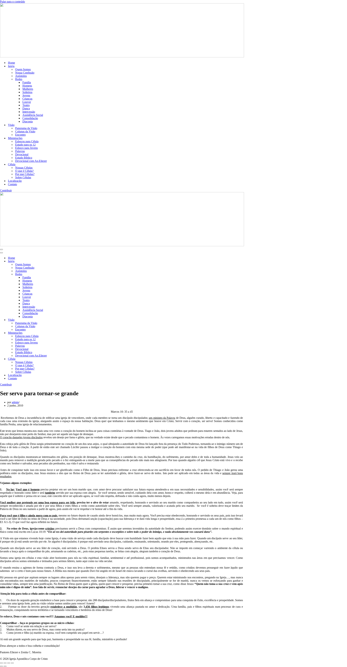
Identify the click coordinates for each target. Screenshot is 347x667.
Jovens (26, 95)
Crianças (27, 98)
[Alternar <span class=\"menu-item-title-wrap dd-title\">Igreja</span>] (63, 261)
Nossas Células (24, 167)
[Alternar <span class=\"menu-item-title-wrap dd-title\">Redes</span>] (63, 274)
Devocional (21, 154)
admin (15, 402)
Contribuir (6, 190)
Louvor (26, 101)
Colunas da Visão (25, 131)
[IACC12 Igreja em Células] (122, 56)
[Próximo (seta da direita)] (5, 666)
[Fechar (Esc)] (12, 663)
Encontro (20, 134)
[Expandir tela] (5, 663)
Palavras (20, 151)
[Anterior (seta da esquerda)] (1, 666)
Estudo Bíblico (23, 157)
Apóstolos (21, 75)
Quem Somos (23, 69)
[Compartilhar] (8, 663)
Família (26, 82)
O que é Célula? (24, 170)
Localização (15, 180)
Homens (27, 85)
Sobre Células (23, 177)
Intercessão (28, 111)
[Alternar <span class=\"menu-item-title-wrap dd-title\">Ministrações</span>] (63, 332)
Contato (12, 184)
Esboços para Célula (26, 141)
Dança (26, 108)
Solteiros (27, 92)
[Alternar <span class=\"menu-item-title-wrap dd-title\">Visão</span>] (63, 319)
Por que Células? (25, 174)
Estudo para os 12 (25, 144)
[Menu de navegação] (1, 249)
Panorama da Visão (26, 128)
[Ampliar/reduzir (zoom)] (1, 663)
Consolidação (30, 118)
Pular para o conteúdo (12, 1)
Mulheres (27, 88)
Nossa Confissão (24, 72)
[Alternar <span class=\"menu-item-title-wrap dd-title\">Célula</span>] (63, 359)
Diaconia (27, 121)
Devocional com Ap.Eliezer (31, 160)
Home (11, 62)
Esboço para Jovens (26, 147)
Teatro (26, 105)
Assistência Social (32, 115)
